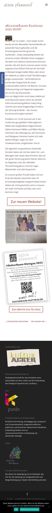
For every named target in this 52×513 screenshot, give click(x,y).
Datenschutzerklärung (29, 509)
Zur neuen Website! (26, 201)
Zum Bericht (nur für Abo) (26, 309)
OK (16, 509)
